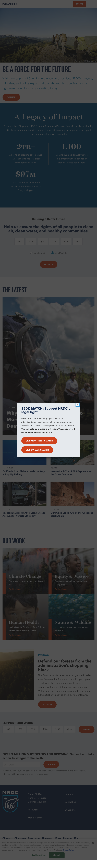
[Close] (77, 405)
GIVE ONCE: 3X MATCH (37, 450)
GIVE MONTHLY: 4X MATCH (39, 440)
